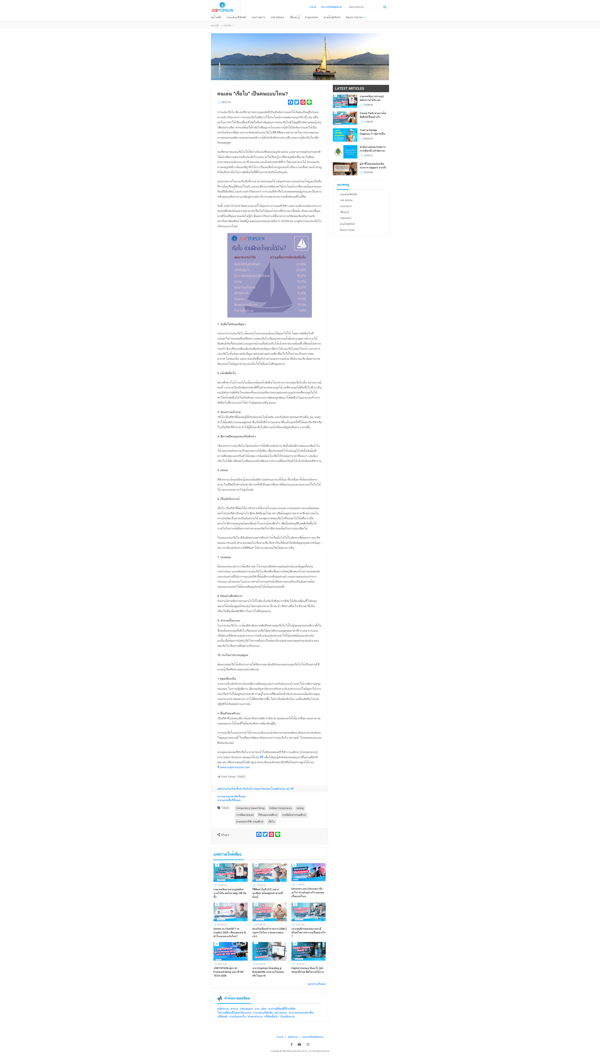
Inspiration (311, 17)
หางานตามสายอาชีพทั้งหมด (231, 796)
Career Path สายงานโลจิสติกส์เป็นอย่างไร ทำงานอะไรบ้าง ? (373, 117)
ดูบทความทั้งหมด (317, 983)
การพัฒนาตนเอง (245, 814)
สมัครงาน (223, 1008)
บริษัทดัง (222, 1016)
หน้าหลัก (216, 17)
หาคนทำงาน (255, 1016)
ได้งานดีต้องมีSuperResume (234, 1012)
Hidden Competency (280, 808)
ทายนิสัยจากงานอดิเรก (294, 814)
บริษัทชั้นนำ (271, 1016)
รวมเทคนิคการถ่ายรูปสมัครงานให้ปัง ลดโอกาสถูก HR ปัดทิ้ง (372, 100)
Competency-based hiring (250, 808)
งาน (257, 1008)
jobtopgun (246, 1008)
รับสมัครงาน (287, 1016)
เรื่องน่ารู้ (295, 17)
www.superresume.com (235, 767)
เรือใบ (271, 821)
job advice (280, 1012)
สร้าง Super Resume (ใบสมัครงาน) (266, 788)
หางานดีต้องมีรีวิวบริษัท (282, 1008)
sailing (300, 808)
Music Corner (354, 17)
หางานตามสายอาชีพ (301, 1012)
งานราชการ (258, 17)
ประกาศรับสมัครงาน (331, 6)
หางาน (313, 6)
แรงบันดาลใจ (237, 1016)
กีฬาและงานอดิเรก (268, 814)
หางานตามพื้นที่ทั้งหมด (229, 800)
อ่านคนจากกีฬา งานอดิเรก (249, 821)
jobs (264, 1008)
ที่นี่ (261, 757)
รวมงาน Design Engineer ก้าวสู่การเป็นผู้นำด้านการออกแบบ (372, 134)
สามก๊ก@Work (332, 17)
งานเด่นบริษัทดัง (236, 17)
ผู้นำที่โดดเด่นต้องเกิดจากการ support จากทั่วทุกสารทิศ (373, 167)
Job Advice (277, 17)
